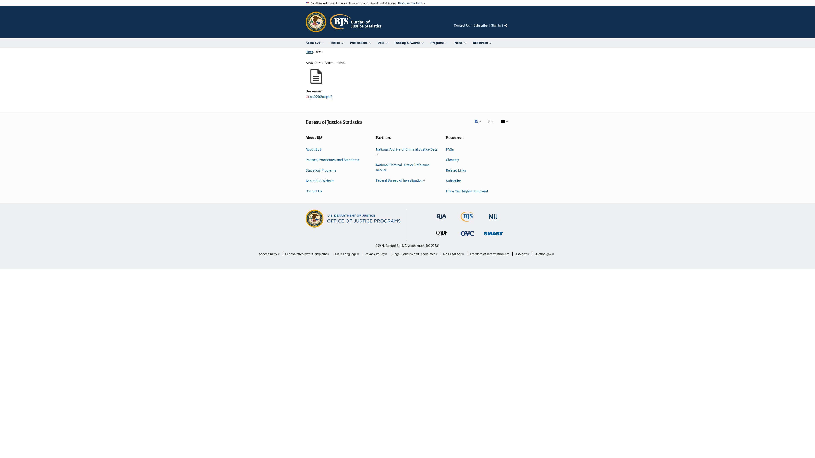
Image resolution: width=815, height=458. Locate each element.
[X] (492, 124)
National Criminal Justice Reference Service (402, 167)
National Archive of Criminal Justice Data (407, 149)
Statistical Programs (321, 170)
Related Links (456, 170)
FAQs (450, 149)
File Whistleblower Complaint (306, 254)
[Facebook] (479, 124)
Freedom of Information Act (489, 254)
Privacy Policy (375, 254)
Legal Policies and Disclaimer (414, 254)
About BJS (314, 149)
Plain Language (346, 254)
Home (309, 51)
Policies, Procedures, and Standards (332, 160)
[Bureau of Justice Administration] (442, 220)
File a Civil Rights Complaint (467, 191)
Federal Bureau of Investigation (399, 180)
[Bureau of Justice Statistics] (467, 222)
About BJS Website (320, 181)
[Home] (355, 21)
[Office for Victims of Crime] (467, 236)
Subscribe (481, 25)
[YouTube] (505, 124)
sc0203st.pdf (321, 97)
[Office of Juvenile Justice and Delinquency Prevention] (441, 237)
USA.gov (521, 254)
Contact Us (462, 25)
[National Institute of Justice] (493, 220)
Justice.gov (543, 254)
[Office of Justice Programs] (316, 21)
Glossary (452, 160)
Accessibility (268, 254)
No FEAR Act (452, 254)
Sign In (496, 25)
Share (509, 28)
